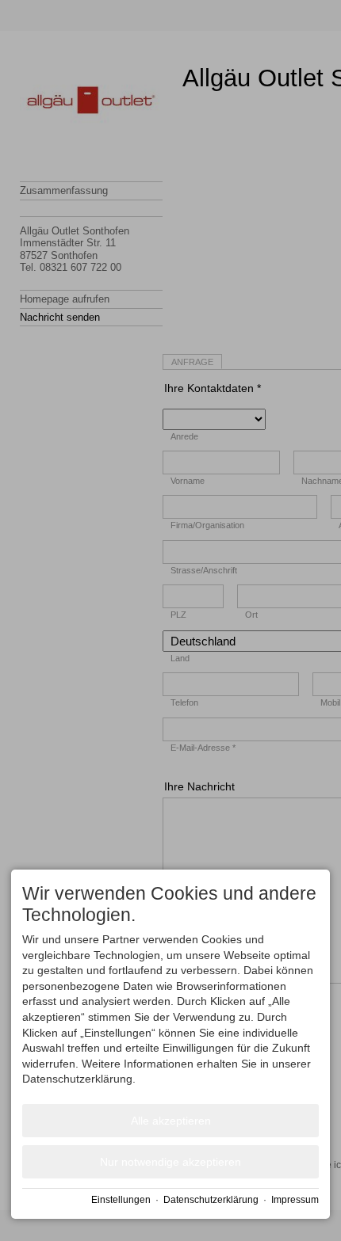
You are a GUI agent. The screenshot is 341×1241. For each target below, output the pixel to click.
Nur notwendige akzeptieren (170, 1161)
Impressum (295, 1199)
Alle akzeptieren (171, 1120)
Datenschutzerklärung (211, 1199)
